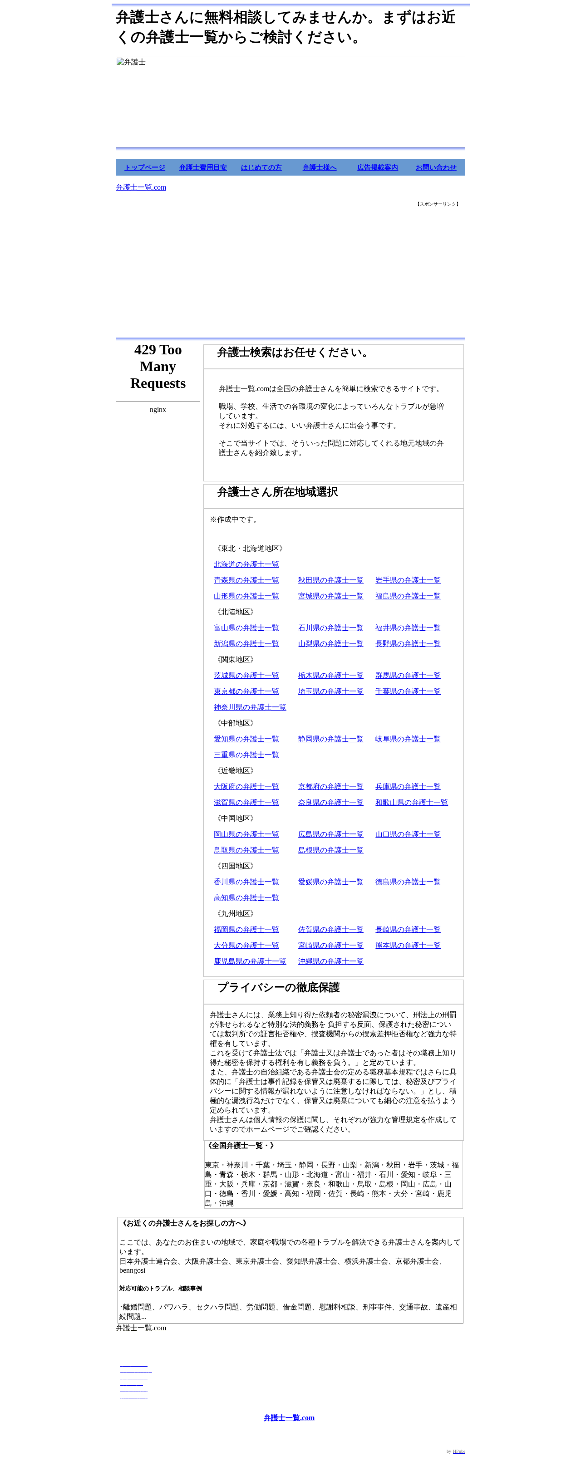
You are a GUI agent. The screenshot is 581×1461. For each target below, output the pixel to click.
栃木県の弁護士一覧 (331, 675)
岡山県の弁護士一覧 (246, 834)
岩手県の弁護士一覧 (408, 580)
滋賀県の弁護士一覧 (246, 802)
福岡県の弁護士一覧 (246, 929)
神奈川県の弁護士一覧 (250, 707)
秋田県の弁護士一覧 (331, 580)
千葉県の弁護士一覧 (408, 691)
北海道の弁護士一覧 (246, 564)
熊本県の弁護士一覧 (408, 945)
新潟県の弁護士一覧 (246, 643)
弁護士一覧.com (141, 187)
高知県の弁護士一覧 (246, 898)
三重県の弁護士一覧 (246, 755)
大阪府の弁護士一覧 (246, 786)
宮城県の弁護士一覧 (331, 596)
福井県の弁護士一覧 (408, 628)
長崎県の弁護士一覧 (408, 929)
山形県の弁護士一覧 (246, 596)
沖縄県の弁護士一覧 (331, 961)
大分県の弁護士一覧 (246, 945)
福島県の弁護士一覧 (408, 596)
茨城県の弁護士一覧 (246, 675)
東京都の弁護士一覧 (246, 691)
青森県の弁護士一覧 (246, 580)
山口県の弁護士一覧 (408, 834)
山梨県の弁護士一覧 (331, 643)
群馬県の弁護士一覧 (408, 675)
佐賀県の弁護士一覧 (331, 929)
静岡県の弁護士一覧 (331, 739)
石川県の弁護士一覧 (331, 628)
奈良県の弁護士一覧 (331, 802)
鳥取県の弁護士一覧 (246, 850)
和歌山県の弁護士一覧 (411, 802)
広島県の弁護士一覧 (331, 834)
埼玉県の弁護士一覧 (331, 691)
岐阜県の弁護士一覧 (408, 739)
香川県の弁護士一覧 (246, 882)
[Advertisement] (291, 272)
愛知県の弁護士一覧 (246, 739)
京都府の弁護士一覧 (331, 786)
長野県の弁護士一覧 (408, 643)
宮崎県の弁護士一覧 (331, 945)
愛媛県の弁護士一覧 (331, 882)
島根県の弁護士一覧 (331, 850)
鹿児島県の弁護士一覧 (250, 961)
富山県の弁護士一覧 (246, 628)
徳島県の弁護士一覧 (408, 882)
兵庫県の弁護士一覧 (408, 786)
